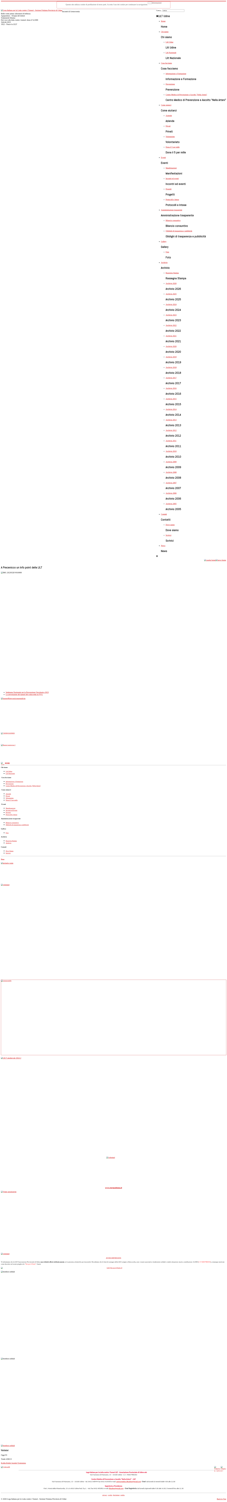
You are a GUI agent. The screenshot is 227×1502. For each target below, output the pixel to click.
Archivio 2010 (171, 451)
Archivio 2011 (171, 441)
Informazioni (157, 3)
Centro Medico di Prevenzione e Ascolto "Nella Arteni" (186, 95)
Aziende (169, 116)
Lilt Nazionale (171, 53)
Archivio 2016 (171, 388)
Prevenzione (170, 84)
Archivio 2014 (171, 409)
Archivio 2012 (171, 430)
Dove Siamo (9, 851)
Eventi (163, 158)
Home (163, 21)
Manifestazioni (171, 168)
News (163, 546)
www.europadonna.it (113, 1188)
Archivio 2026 (171, 283)
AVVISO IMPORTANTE (113, 1258)
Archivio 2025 (171, 294)
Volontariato (170, 137)
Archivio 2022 (171, 325)
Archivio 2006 (171, 493)
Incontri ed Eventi (11, 810)
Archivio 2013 (171, 420)
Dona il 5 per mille (173, 147)
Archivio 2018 (171, 367)
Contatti (164, 514)
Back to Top (221, 1499)
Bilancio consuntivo (173, 220)
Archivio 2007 (171, 483)
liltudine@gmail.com (116, 1488)
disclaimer (116, 1495)
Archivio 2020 (171, 346)
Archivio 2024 (171, 304)
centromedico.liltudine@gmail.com (128, 1482)
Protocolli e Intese (172, 200)
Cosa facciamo (166, 63)
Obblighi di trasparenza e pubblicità (179, 231)
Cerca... (159, 10)
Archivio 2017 (171, 378)
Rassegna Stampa (172, 273)
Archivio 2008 (171, 472)
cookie (110, 1495)
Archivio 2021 (171, 336)
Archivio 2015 (171, 399)
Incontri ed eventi (172, 179)
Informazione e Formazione (176, 74)
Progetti (168, 189)
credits (122, 1495)
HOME (7, 763)
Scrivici (168, 535)
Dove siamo (170, 525)
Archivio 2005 (171, 504)
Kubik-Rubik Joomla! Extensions (13, 1463)
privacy (104, 1495)
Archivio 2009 (171, 462)
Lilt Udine (169, 42)
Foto (167, 252)
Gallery (163, 241)
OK (150, 3)
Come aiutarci (166, 105)
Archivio (164, 263)
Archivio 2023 (171, 315)
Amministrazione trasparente (171, 210)
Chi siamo (164, 32)
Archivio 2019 (171, 357)
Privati (168, 126)
